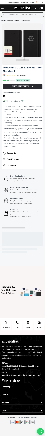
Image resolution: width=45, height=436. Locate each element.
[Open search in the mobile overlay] (22, 14)
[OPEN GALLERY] (22, 44)
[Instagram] (3, 380)
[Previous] (6, 44)
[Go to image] (17, 60)
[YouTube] (18, 380)
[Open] (2, 8)
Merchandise (8, 21)
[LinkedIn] (7, 380)
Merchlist (12, 417)
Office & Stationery (21, 21)
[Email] (39, 322)
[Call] (17, 322)
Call (17, 327)
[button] (40, 431)
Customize (18, 86)
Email (39, 327)
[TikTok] (10, 380)
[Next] (39, 44)
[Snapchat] (14, 380)
